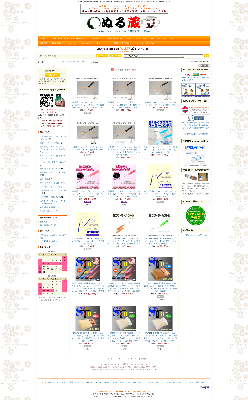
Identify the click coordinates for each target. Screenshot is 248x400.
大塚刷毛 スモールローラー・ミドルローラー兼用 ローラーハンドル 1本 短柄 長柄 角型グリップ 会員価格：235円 (88, 104)
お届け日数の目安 (135, 382)
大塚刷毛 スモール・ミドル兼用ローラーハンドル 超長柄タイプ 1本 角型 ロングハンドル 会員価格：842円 (124, 104)
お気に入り (154, 38)
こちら (48, 79)
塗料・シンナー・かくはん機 (51, 183)
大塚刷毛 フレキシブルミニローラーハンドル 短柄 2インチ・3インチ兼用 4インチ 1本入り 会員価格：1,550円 (87, 193)
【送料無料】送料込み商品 (50, 197)
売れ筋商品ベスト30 (48, 225)
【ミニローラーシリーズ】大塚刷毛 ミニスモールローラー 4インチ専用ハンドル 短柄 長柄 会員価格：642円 (161, 241)
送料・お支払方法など (175, 382)
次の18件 (142, 359)
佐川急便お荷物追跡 (121, 43)
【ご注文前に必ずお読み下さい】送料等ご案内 (68, 38)
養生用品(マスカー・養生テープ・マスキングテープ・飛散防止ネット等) (53, 149)
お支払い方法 (168, 38)
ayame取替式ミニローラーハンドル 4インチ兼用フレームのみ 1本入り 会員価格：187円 (88, 241)
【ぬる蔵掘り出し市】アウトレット (95, 43)
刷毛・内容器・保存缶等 (49, 169)
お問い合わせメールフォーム (196, 235)
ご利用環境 (88, 382)
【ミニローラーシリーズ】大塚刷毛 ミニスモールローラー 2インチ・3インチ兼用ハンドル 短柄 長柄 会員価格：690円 (124, 241)
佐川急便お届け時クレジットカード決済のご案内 (127, 38)
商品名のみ (65, 61)
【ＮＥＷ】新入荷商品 (48, 241)
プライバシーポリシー (154, 382)
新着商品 (43, 43)
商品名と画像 (75, 61)
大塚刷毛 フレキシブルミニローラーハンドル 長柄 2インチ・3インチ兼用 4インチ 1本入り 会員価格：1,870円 (124, 193)
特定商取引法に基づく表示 (55, 382)
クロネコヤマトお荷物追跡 (143, 43)
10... (135, 359)
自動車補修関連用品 (48, 207)
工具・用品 (44, 179)
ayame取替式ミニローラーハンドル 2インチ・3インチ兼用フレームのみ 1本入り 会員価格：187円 (161, 193)
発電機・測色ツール (48, 211)
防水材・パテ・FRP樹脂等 (50, 143)
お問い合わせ (74, 382)
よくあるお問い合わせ (197, 382)
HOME (42, 38)
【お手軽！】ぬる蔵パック (50, 187)
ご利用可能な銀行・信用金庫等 (196, 134)
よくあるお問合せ (97, 38)
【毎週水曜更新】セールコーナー (64, 43)
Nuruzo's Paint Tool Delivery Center (110, 382)
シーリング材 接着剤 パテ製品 (53, 162)
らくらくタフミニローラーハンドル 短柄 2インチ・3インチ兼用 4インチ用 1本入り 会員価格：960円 (161, 149)
